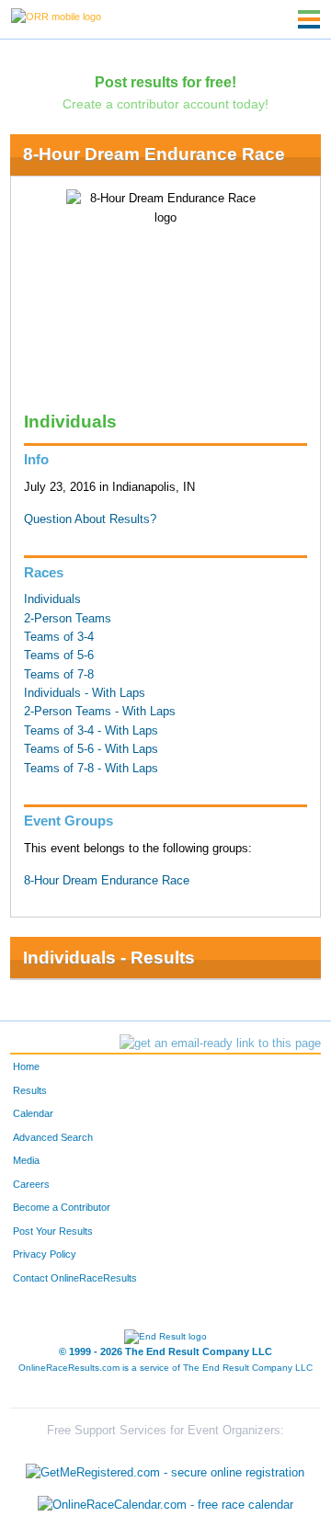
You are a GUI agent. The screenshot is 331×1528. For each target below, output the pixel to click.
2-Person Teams (67, 618)
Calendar (33, 1113)
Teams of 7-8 (59, 674)
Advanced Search (53, 1137)
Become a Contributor (61, 1207)
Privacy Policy (44, 1254)
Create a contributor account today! (165, 104)
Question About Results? (90, 519)
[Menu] (309, 19)
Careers (31, 1184)
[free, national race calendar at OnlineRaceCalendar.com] (165, 1504)
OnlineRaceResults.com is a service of (165, 1368)
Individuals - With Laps (84, 693)
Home (26, 1066)
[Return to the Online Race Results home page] (56, 15)
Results (30, 1090)
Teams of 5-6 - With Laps (91, 749)
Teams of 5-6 (59, 655)
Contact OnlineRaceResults (75, 1277)
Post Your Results (53, 1231)
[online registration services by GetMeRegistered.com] (165, 1468)
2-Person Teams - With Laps (100, 711)
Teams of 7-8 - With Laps (91, 768)
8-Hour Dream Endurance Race (154, 154)
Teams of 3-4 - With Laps (91, 730)
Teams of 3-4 (59, 637)
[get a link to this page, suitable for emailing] (220, 1043)
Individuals (52, 599)
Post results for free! (165, 82)
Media (26, 1160)
